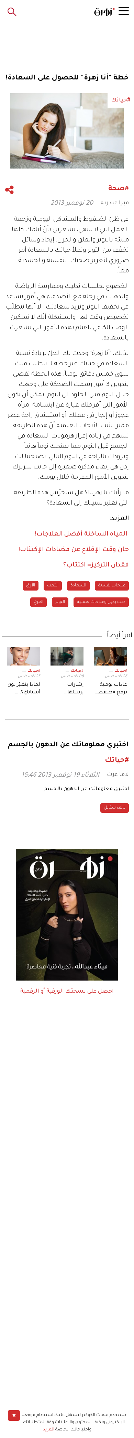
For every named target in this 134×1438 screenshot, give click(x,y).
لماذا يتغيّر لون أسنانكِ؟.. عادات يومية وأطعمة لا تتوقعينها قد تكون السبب (24, 689)
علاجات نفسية (111, 585)
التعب (52, 585)
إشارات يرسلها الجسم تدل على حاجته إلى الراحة (68, 689)
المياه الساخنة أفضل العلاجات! (82, 534)
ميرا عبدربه (115, 203)
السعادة (78, 585)
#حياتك (120, 671)
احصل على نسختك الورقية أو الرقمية (67, 991)
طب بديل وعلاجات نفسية (101, 602)
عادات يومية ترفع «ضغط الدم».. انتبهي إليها (112, 689)
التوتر (60, 602)
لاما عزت (118, 775)
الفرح (38, 602)
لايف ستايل (114, 808)
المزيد (48, 1429)
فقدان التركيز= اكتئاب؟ (96, 565)
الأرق (30, 585)
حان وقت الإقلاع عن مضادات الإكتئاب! (74, 550)
